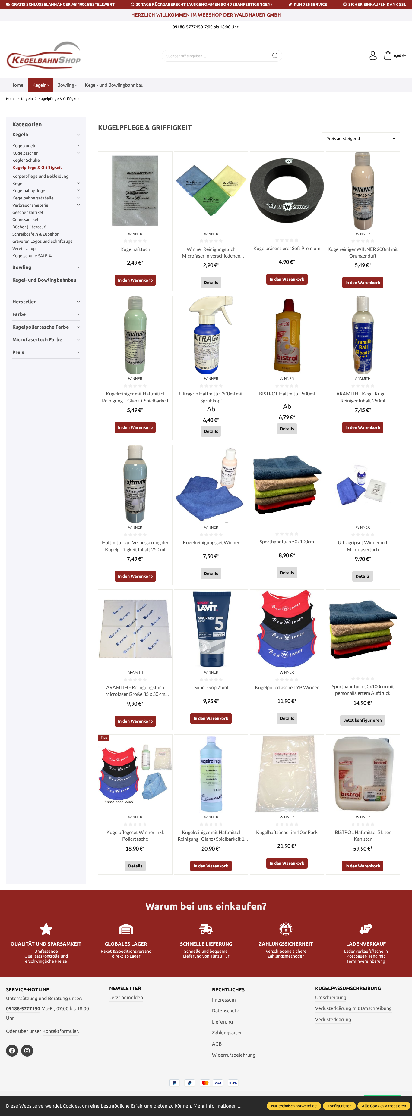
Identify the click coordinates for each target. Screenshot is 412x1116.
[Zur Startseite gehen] (43, 56)
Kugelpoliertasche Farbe (40, 327)
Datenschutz (225, 1010)
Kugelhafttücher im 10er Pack (287, 832)
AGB (217, 1043)
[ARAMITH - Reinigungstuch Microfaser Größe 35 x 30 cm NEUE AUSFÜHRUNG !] (135, 629)
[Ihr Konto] (372, 56)
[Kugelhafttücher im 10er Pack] (287, 774)
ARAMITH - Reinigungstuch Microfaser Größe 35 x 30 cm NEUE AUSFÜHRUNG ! (135, 691)
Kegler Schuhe (26, 160)
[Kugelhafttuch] (135, 191)
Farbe (19, 314)
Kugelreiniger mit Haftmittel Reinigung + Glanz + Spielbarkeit (135, 397)
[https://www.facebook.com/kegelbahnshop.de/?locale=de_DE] (12, 1051)
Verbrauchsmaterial (30, 205)
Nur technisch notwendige (294, 1106)
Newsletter (125, 988)
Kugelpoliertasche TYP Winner (287, 687)
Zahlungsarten (227, 1032)
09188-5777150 (23, 1008)
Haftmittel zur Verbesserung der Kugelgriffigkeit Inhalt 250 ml (135, 545)
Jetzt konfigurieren (363, 720)
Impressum (224, 999)
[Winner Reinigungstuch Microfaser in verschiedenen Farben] (211, 191)
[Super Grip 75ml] (211, 629)
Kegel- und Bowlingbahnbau (44, 280)
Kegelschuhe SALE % (32, 255)
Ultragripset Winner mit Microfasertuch (363, 545)
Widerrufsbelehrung (233, 1055)
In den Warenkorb (135, 280)
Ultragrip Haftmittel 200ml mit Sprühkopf (211, 397)
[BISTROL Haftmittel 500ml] (287, 335)
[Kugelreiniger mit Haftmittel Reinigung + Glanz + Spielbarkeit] (135, 335)
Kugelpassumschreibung (348, 988)
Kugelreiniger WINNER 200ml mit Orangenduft (363, 252)
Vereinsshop (24, 248)
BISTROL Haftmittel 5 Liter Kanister (363, 835)
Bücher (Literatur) (29, 226)
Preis (18, 352)
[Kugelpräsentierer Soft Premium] (287, 191)
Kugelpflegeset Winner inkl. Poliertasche (135, 835)
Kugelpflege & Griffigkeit (37, 167)
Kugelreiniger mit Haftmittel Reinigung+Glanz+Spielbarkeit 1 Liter (211, 835)
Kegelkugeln (24, 145)
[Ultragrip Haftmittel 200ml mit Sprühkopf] (211, 335)
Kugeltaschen (25, 153)
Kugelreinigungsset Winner (211, 542)
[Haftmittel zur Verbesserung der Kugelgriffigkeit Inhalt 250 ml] (135, 484)
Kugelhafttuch (135, 249)
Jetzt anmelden (126, 997)
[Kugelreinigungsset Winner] (211, 484)
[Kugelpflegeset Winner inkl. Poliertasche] (135, 774)
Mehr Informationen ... (217, 1105)
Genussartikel (25, 219)
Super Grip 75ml (211, 687)
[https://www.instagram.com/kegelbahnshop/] (27, 1051)
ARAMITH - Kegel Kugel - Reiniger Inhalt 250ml (362, 397)
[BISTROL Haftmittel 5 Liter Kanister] (363, 774)
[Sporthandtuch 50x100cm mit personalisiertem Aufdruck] (363, 629)
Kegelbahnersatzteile (33, 197)
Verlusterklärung (333, 1019)
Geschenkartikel (27, 212)
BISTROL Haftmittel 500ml (287, 393)
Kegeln (20, 134)
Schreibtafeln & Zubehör (35, 234)
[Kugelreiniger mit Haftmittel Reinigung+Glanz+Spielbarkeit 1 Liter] (211, 774)
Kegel (18, 183)
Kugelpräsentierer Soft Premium (286, 248)
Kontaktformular (60, 1031)
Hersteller (24, 301)
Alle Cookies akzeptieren (384, 1106)
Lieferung (222, 1021)
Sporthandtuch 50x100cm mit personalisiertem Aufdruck (363, 689)
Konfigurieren (339, 1106)
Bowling (21, 267)
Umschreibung (330, 997)
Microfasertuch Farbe (37, 339)
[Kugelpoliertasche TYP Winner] (287, 629)
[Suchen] (275, 56)
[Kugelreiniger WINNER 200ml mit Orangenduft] (363, 191)
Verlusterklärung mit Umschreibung (353, 1008)
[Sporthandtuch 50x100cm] (287, 484)
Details (211, 282)
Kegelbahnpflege (28, 190)
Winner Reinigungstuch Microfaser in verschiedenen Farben (211, 252)
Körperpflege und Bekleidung (40, 176)
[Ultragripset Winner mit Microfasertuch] (363, 484)
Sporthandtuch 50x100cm (287, 541)
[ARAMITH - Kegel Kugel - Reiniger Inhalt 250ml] (363, 335)
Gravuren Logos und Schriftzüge (42, 241)
